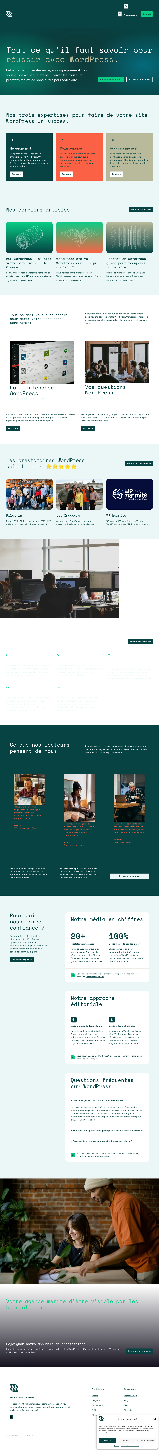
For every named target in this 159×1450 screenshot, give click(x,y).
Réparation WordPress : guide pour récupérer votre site (128, 263)
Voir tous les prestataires (139, 463)
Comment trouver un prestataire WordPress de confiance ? (102, 1141)
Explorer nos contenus (140, 641)
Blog (126, 1400)
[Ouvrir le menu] (120, 14)
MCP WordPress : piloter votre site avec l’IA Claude (29, 263)
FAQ (126, 1405)
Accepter (108, 1440)
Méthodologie (130, 1395)
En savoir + (13, 428)
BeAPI (94, 1410)
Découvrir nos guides (22, 959)
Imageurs (96, 1400)
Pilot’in (14, 515)
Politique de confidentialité (130, 1446)
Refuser (126, 1440)
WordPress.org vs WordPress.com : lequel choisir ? (78, 263)
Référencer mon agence (139, 1351)
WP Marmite (116, 515)
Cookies (116, 1446)
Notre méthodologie (95, 976)
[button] (154, 1419)
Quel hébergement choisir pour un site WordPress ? (99, 1100)
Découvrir (16, 174)
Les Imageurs (68, 515)
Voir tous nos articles (141, 209)
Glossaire (128, 1410)
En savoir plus (92, 1058)
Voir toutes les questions (98, 1156)
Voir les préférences (145, 1440)
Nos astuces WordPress (111, 79)
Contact (147, 14)
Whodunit (96, 1415)
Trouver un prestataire (139, 79)
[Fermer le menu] (126, 6)
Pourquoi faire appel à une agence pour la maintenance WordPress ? (107, 1130)
